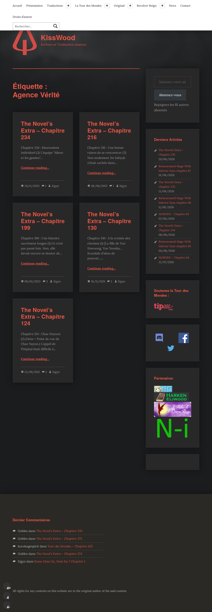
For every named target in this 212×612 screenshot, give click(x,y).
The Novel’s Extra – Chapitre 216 (109, 130)
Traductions (55, 5)
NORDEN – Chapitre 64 (174, 257)
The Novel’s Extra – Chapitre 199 (43, 220)
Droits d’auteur (22, 17)
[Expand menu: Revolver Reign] (162, 5)
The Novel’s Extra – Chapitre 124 (43, 316)
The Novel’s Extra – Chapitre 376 (59, 531)
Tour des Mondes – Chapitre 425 (70, 546)
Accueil (17, 5)
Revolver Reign (147, 5)
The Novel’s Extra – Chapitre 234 (43, 130)
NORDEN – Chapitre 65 (174, 214)
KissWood (58, 37)
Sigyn (55, 186)
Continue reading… (35, 168)
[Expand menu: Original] (130, 5)
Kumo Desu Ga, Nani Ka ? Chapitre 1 (59, 561)
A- (8, 607)
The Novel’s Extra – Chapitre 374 (59, 554)
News (172, 5)
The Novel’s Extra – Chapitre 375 (59, 539)
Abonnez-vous (170, 95)
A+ (9, 588)
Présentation (34, 5)
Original (119, 5)
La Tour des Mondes (88, 5)
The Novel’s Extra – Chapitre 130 (109, 220)
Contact (185, 5)
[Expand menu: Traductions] (68, 5)
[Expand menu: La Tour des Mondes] (107, 5)
